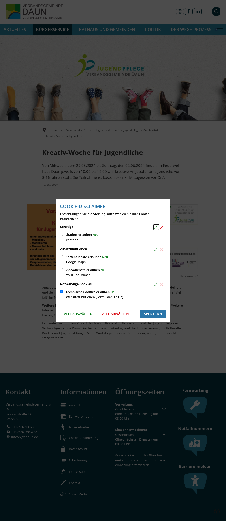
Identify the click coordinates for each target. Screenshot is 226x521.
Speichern (153, 314)
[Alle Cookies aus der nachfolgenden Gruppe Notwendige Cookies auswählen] (156, 284)
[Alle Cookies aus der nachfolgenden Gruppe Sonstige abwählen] (162, 227)
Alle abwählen (115, 314)
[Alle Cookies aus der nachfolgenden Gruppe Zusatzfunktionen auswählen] (156, 249)
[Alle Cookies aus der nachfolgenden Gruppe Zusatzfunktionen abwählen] (162, 249)
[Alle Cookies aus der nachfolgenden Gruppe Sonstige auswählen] (156, 227)
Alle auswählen (78, 314)
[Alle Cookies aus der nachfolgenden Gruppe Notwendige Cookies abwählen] (162, 284)
